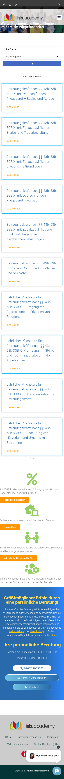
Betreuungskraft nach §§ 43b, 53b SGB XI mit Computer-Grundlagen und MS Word (31, 268)
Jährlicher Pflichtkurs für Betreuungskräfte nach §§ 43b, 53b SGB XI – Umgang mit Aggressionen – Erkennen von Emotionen (29, 307)
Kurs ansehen (13, 107)
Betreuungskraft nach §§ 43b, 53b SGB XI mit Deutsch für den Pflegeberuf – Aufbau (31, 195)
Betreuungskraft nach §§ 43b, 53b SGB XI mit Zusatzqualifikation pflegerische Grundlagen (31, 161)
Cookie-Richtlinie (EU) (46, 744)
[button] (59, 4)
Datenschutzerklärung (29, 737)
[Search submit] (32, 63)
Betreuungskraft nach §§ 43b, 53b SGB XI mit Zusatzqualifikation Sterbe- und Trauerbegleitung (31, 127)
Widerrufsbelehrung (17, 744)
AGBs (8, 737)
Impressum (53, 737)
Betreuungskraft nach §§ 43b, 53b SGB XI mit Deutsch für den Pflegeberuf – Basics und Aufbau (31, 93)
